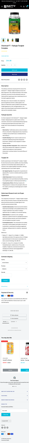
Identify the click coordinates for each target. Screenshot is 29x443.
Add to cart (14, 70)
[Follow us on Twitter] (5, 428)
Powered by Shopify (5, 440)
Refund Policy (4, 286)
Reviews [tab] (5, 321)
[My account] (23, 6)
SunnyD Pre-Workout (7, 360)
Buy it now (14, 74)
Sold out (10, 370)
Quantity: (3, 65)
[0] (26, 6)
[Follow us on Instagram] (7, 428)
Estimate (5, 280)
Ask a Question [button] (15, 318)
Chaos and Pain (5, 56)
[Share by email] (27, 80)
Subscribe (5, 414)
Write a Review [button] (15, 315)
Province (3, 266)
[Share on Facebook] (19, 80)
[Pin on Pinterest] (22, 80)
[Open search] (21, 6)
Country (3, 259)
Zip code (3, 272)
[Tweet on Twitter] (24, 80)
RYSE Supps (5, 358)
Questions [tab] (13, 321)
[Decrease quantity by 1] (7, 65)
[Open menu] (2, 6)
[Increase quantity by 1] (14, 65)
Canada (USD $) (5, 420)
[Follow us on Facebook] (2, 428)
